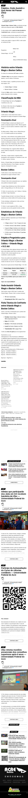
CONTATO (9, 780)
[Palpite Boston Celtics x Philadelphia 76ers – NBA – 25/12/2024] (19, 377)
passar (18, 413)
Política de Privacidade (19, 780)
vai (21, 413)
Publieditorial (16, 782)
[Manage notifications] (13, 790)
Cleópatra (22, 412)
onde (7, 413)
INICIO (4, 780)
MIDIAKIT (24, 782)
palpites (12, 413)
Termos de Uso (7, 782)
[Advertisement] (14, 445)
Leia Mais (3, 361)
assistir (16, 412)
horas (3, 413)
